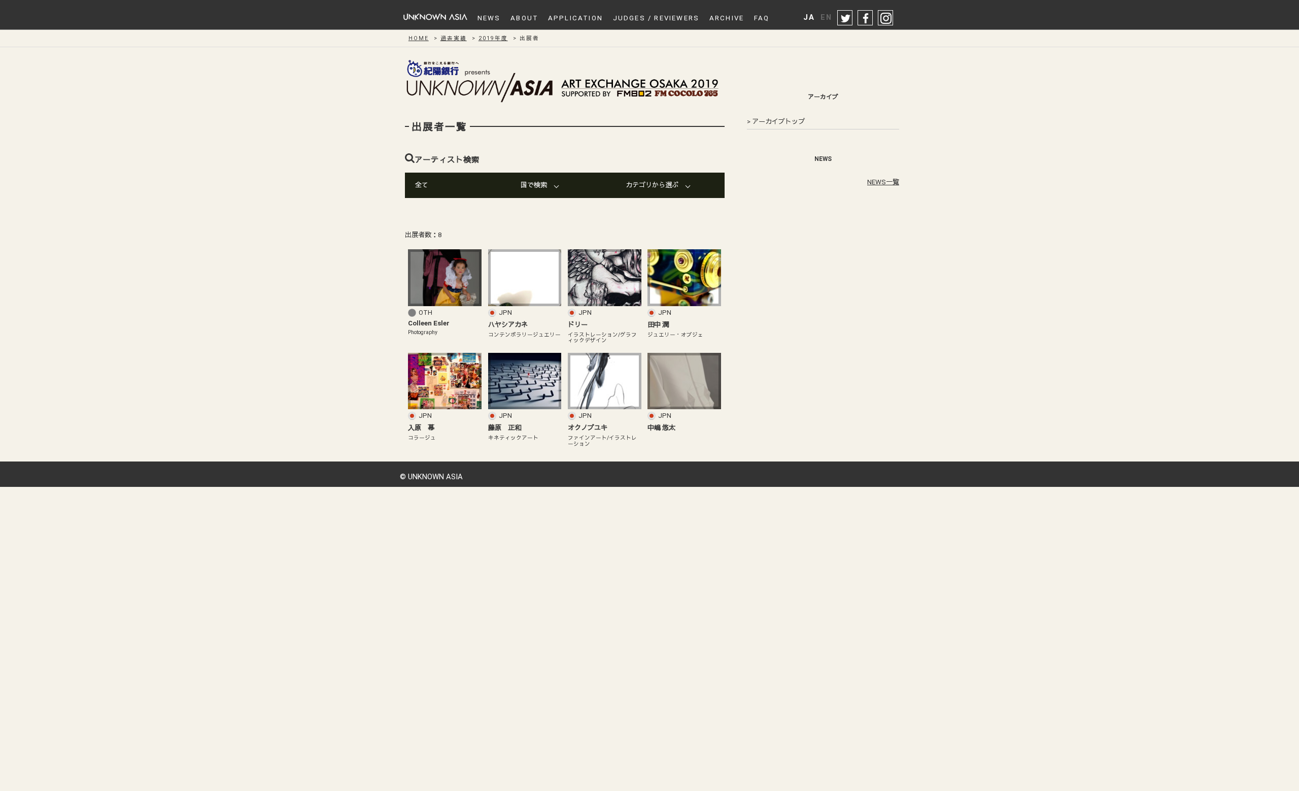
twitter (845, 18)
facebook (865, 18)
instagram (886, 18)
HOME (418, 38)
